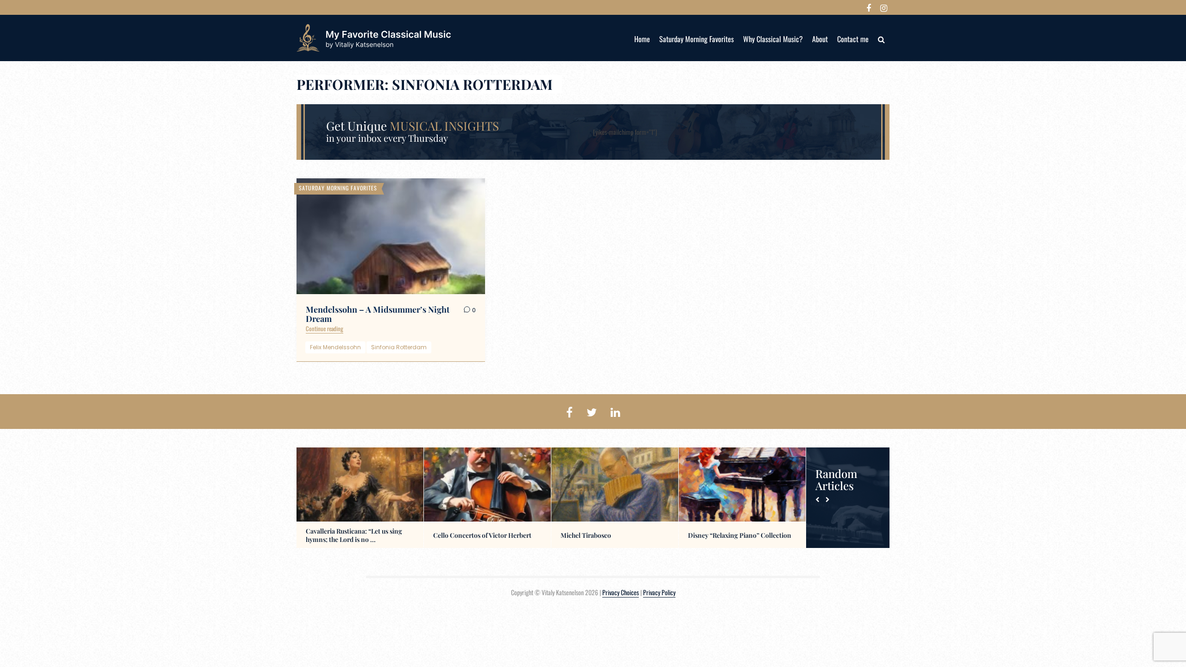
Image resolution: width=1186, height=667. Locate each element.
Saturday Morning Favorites (696, 38)
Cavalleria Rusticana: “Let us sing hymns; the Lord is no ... (354, 535)
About (820, 38)
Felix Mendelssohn (335, 347)
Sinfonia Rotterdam (399, 347)
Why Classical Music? (773, 38)
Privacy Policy (659, 592)
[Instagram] (884, 7)
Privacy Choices (620, 592)
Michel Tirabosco (586, 535)
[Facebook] (868, 7)
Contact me (853, 38)
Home (642, 38)
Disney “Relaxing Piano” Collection (739, 535)
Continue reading (324, 328)
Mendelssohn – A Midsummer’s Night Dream (377, 314)
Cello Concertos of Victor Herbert (482, 535)
